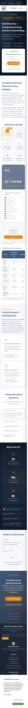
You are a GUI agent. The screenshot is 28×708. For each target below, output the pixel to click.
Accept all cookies (18, 704)
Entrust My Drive (14, 63)
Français (9, 564)
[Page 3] (13, 557)
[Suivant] (19, 557)
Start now (12, 237)
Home (3, 14)
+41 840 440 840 (4, 3)
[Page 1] (10, 557)
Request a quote (10, 356)
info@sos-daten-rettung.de (20, 3)
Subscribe (5, 638)
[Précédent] (7, 557)
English (18, 564)
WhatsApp (12, 3)
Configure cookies (18, 700)
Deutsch (14, 564)
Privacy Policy (7, 694)
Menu (14, 8)
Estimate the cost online (14, 69)
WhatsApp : (14, 665)
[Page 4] (15, 557)
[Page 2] (11, 557)
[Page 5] (16, 557)
